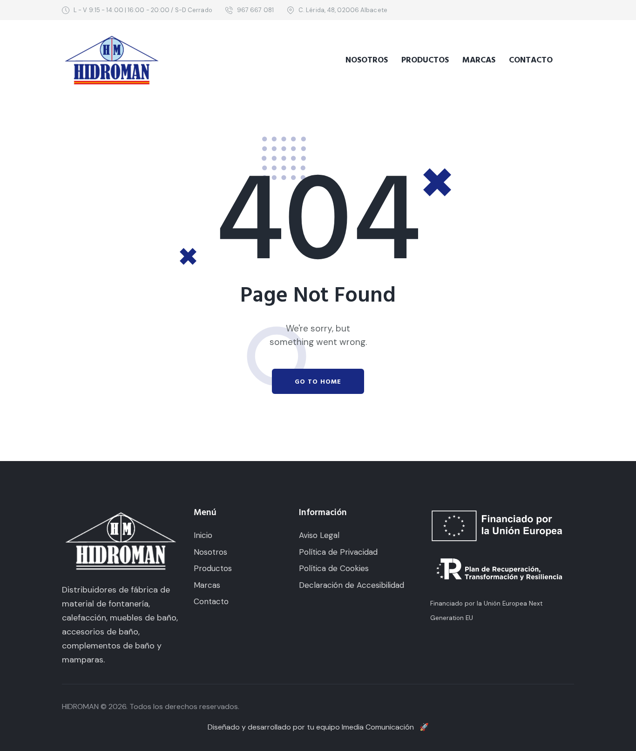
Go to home (318, 381)
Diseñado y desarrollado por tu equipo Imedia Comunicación (318, 727)
